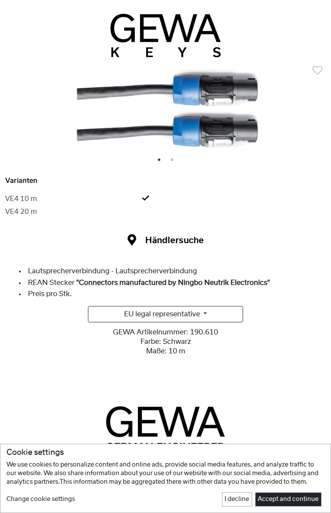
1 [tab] (159, 160)
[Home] (165, 35)
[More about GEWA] (165, 428)
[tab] (165, 198)
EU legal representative (163, 314)
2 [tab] (172, 160)
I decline (237, 499)
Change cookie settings (40, 499)
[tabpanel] (165, 112)
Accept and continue (288, 499)
